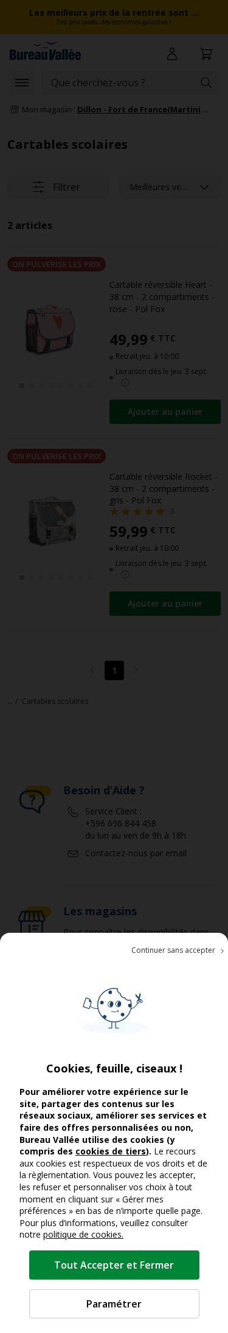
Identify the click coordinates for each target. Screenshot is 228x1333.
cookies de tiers (110, 1151)
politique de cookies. (83, 1234)
